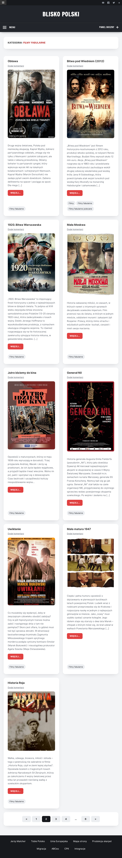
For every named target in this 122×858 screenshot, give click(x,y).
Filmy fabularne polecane (80, 209)
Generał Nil (74, 372)
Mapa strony (80, 841)
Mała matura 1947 (79, 529)
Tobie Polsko (38, 841)
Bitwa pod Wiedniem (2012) (85, 61)
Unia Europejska (59, 841)
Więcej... (15, 193)
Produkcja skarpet (102, 841)
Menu (12, 27)
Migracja (41, 848)
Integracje (80, 848)
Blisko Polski (61, 14)
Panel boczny (106, 27)
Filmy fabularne (17, 209)
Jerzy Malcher (18, 841)
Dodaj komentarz (16, 66)
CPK (66, 848)
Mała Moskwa (76, 224)
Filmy (71, 203)
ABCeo (55, 848)
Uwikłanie (14, 529)
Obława (13, 61)
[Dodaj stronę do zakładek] (119, 2)
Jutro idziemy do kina (22, 372)
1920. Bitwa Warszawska (24, 224)
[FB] (108, 2)
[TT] (113, 2)
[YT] (103, 2)
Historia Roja (16, 682)
